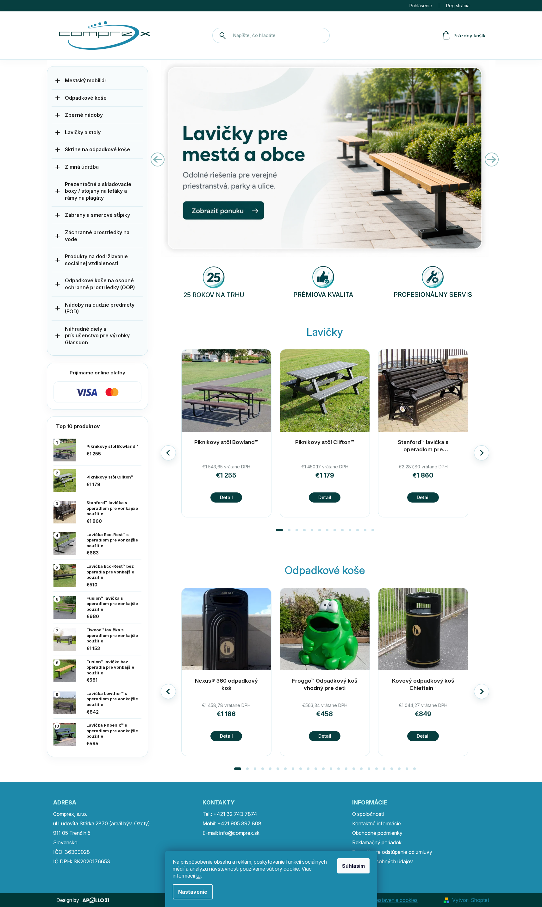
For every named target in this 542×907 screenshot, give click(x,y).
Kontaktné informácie (376, 823)
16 (361, 768)
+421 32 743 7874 (235, 814)
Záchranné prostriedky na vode (97, 235)
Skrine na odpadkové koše (97, 149)
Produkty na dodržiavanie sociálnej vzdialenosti (96, 259)
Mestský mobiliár (86, 80)
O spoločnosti (368, 814)
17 (369, 768)
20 (391, 768)
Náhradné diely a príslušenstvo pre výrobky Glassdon (97, 336)
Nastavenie (192, 892)
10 (357, 530)
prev (168, 452)
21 (399, 768)
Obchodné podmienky (377, 833)
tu (198, 876)
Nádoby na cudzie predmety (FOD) (99, 308)
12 (372, 530)
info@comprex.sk (239, 833)
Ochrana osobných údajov (382, 861)
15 (353, 768)
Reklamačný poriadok (377, 842)
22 (407, 768)
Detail (226, 497)
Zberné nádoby (84, 115)
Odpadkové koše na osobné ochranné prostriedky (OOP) (100, 284)
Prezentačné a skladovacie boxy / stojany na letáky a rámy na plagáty (98, 191)
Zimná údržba (82, 167)
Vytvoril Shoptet (470, 900)
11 (365, 530)
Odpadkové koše (86, 98)
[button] (174, 159)
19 (384, 768)
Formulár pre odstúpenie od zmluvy (392, 852)
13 (338, 768)
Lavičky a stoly (83, 132)
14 (346, 768)
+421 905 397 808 (239, 823)
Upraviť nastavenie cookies (386, 900)
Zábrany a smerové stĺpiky (97, 215)
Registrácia (458, 5)
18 (376, 768)
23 (414, 768)
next (481, 452)
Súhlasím (353, 866)
